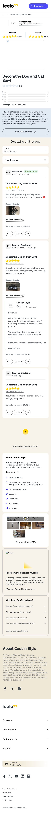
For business (37, 6)
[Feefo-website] (10, 6)
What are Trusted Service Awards (21, 589)
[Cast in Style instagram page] (19, 689)
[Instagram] (28, 777)
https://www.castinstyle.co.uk (30, 24)
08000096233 (16, 477)
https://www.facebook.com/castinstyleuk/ (27, 343)
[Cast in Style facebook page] (4, 689)
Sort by (6, 148)
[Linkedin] (22, 777)
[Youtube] (16, 777)
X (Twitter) (13, 503)
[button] (25, 150)
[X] (10, 777)
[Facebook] (4, 777)
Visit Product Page (23, 132)
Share (17, 233)
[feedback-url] (13, 187)
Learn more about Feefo (17, 631)
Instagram (13, 508)
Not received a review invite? (25, 446)
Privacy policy (7, 792)
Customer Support (17, 489)
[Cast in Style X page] (12, 689)
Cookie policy (7, 800)
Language (13, 762)
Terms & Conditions (9, 789)
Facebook (13, 498)
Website (12, 494)
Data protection (7, 796)
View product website (15, 190)
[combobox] (25, 150)
